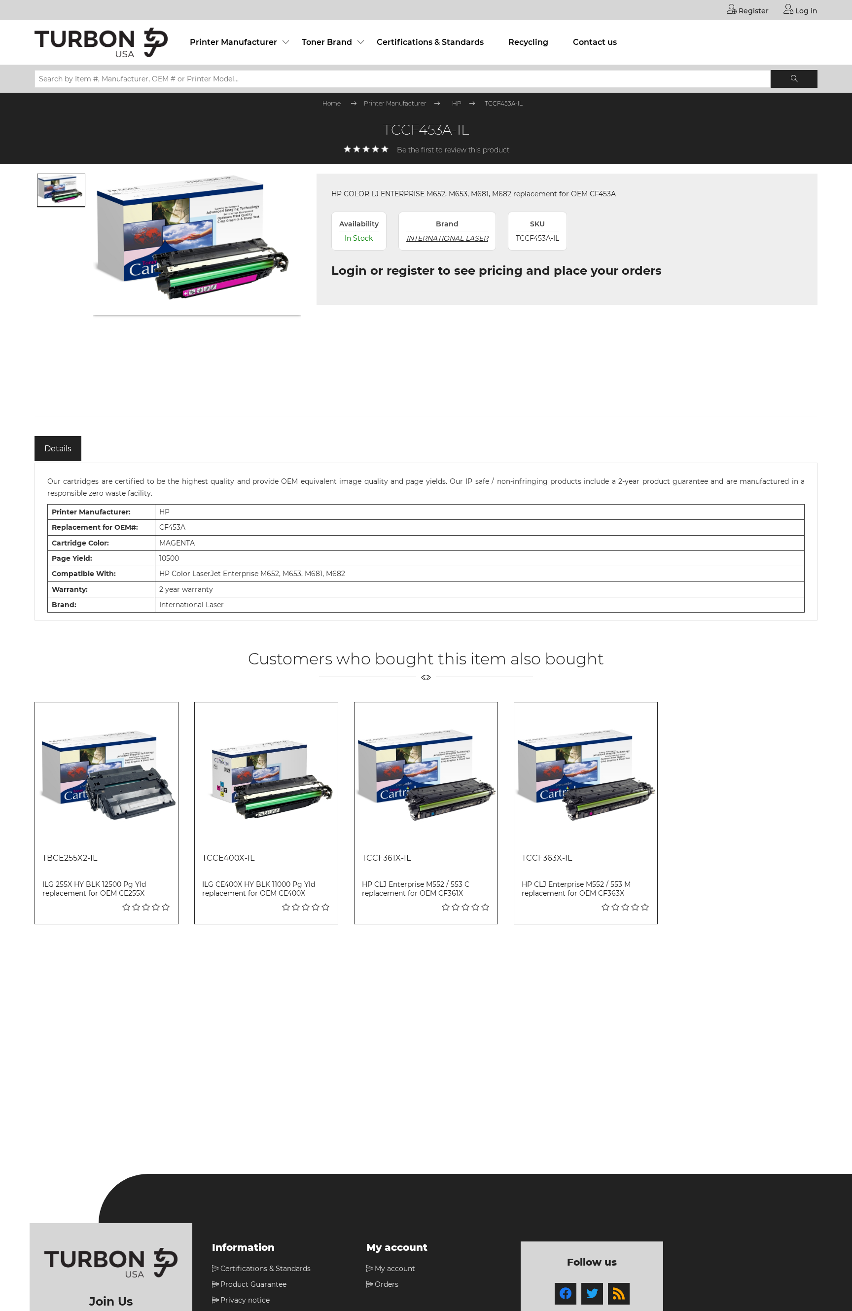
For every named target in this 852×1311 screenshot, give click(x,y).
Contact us (595, 42)
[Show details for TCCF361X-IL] (426, 773)
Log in (805, 10)
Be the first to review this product (453, 150)
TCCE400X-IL (228, 858)
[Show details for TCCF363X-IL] (585, 773)
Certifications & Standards (430, 42)
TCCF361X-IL (386, 858)
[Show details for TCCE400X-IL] (266, 773)
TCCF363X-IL (547, 858)
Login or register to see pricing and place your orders (496, 270)
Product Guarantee (253, 1284)
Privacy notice (245, 1300)
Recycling (528, 42)
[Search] (794, 79)
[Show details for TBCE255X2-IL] (106, 773)
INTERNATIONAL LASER (447, 238)
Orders (386, 1284)
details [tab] (57, 448)
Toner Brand (327, 42)
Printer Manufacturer (233, 42)
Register (753, 10)
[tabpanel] (426, 541)
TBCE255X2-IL (69, 858)
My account (395, 1268)
